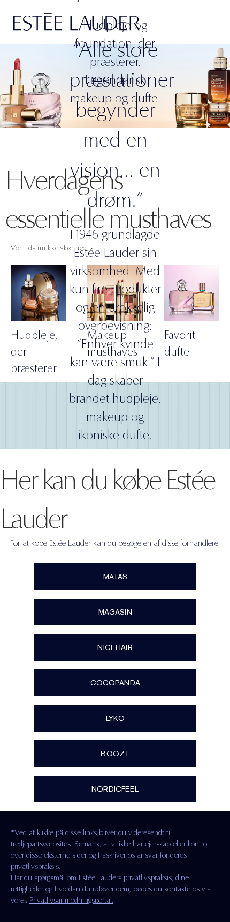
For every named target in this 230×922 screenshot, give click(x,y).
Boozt (115, 753)
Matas (115, 576)
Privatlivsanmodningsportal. (71, 900)
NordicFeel (115, 789)
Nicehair (115, 647)
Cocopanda (115, 683)
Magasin (115, 612)
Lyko (115, 718)
